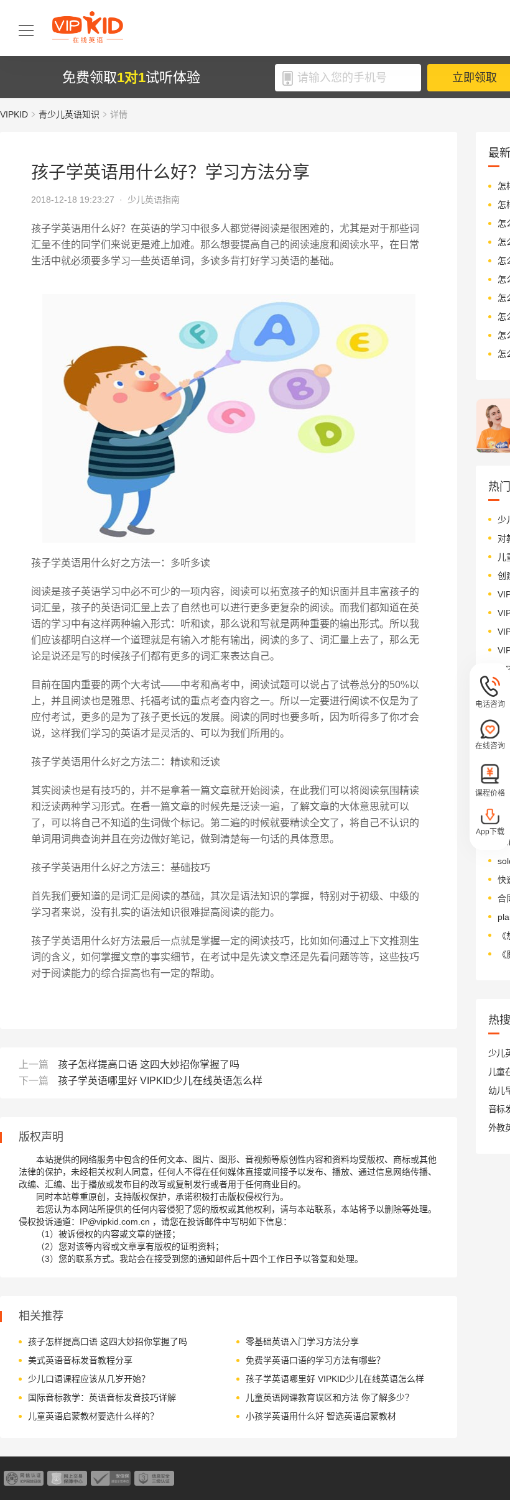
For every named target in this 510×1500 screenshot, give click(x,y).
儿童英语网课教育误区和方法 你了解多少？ (330, 1397)
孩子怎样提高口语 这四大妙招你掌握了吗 (148, 1064)
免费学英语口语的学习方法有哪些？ (315, 1360)
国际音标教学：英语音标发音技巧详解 (102, 1397)
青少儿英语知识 (69, 114)
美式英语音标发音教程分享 (80, 1360)
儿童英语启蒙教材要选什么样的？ (93, 1416)
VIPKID (14, 114)
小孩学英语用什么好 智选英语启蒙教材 (321, 1416)
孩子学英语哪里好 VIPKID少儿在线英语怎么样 (160, 1080)
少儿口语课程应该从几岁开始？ (89, 1379)
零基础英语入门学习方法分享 (302, 1341)
